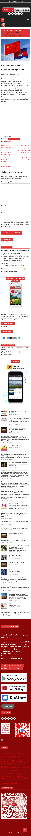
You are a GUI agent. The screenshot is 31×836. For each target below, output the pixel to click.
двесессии (22, 776)
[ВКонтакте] (4, 338)
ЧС (6, 774)
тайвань (21, 781)
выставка (8, 776)
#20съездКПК (5, 754)
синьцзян (3, 781)
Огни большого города (16, 533)
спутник (17, 781)
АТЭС (7, 764)
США (16, 771)
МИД (9, 767)
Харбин (2, 773)
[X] (11, 338)
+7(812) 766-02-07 (8, 347)
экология (8, 783)
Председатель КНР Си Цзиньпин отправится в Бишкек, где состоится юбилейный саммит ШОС (15, 515)
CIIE (24, 761)
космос (3, 778)
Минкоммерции (15, 767)
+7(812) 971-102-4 (8, 352)
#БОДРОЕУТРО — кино (16, 562)
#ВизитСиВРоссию (6, 756)
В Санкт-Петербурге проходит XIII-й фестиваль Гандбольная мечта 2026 (18, 464)
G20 (4, 764)
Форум (25, 771)
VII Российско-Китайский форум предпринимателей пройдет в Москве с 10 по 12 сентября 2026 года (19, 421)
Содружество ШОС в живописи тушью (13, 540)
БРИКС (12, 764)
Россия (10, 770)
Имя (3, 206)
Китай (4, 766)
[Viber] (14, 338)
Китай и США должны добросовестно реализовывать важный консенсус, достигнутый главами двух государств (19, 506)
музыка (13, 778)
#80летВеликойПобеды (17, 754)
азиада (24, 774)
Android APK (8, 706)
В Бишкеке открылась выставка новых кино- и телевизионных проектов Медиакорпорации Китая (15, 587)
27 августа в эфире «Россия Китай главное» (17, 604)
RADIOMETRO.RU (8, 639)
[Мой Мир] (9, 338)
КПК (23, 764)
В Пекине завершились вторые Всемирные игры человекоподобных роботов (18, 571)
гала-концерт (14, 776)
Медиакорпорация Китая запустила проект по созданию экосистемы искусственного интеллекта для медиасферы (18, 596)
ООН (20, 767)
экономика (13, 783)
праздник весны (22, 778)
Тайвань (20, 771)
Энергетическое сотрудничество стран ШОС (14, 528)
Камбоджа (9, 141)
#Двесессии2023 (16, 756)
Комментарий (6, 182)
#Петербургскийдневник (6, 758)
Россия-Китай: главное (14, 139)
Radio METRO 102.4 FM (8, 242)
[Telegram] (19, 338)
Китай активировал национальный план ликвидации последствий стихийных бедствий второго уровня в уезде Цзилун (15, 612)
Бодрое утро (18, 764)
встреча (3, 776)
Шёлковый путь (16, 774)
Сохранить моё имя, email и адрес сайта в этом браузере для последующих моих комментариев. (15, 224)
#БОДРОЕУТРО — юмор (16, 445)
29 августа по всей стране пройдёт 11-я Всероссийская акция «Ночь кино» (17, 429)
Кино (26, 764)
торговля (26, 781)
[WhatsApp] (16, 338)
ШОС (9, 774)
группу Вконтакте (8, 326)
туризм (3, 783)
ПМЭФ (23, 767)
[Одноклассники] (7, 338)
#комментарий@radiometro (12, 761)
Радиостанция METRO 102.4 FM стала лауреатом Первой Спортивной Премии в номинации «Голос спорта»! (19, 548)
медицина (8, 778)
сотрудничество (10, 781)
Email (3, 213)
